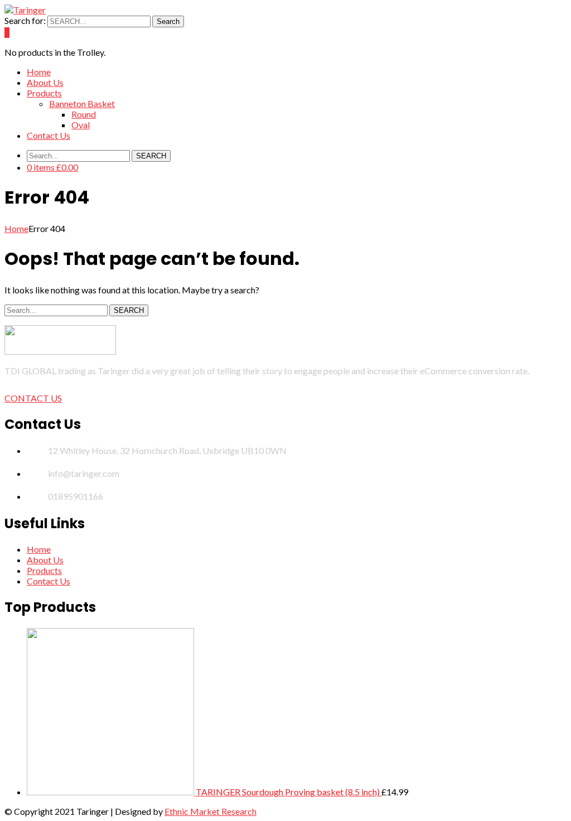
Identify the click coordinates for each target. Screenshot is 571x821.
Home (16, 228)
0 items (52, 167)
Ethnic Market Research (210, 811)
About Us (45, 559)
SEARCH (151, 156)
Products (44, 570)
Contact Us (48, 581)
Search (168, 21)
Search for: (25, 20)
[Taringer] (25, 9)
